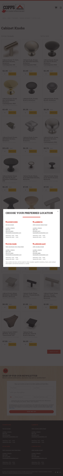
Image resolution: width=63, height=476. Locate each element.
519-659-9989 (36, 253)
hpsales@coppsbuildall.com (13, 254)
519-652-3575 (36, 231)
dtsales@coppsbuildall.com (13, 232)
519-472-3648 (9, 253)
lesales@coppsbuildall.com (40, 254)
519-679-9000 (9, 231)
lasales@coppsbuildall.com (40, 232)
